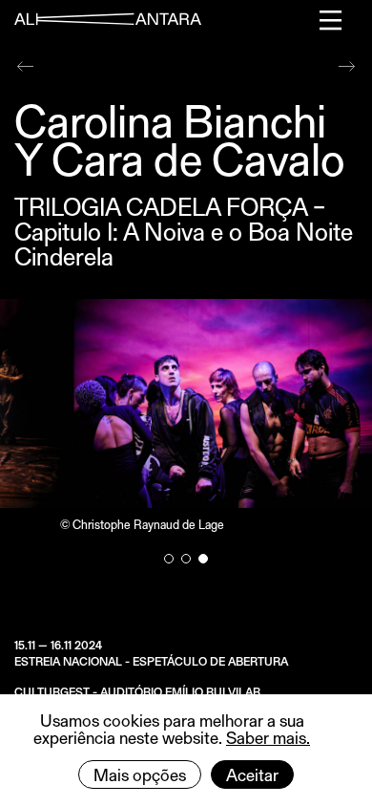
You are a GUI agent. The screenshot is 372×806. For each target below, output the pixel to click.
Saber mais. (268, 737)
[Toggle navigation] (331, 20)
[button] (169, 558)
